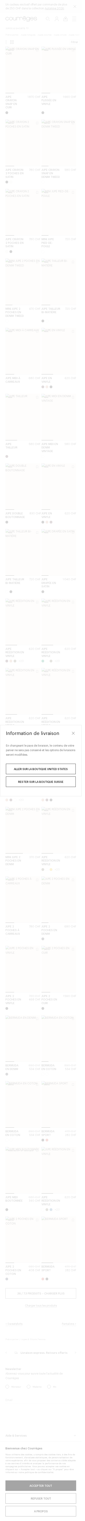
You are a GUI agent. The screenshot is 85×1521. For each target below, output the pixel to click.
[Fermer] (73, 733)
